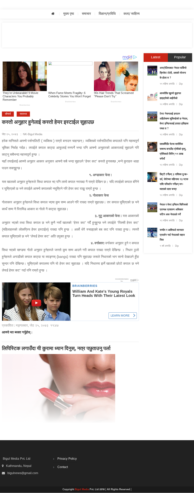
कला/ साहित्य (132, 13)
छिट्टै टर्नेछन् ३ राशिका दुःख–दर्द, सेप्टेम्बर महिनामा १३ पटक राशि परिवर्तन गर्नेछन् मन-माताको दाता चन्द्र (174, 182)
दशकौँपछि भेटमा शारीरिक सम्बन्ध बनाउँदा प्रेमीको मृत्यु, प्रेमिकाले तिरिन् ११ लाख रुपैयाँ (173, 151)
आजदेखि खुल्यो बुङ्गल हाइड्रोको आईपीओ (170, 96)
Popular (180, 57)
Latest (155, 57)
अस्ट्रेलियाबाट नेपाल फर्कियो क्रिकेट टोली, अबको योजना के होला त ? (173, 73)
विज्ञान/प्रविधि (107, 13)
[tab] (156, 57)
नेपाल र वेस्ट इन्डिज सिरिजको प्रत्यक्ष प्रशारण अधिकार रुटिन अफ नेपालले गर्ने (174, 210)
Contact (62, 467)
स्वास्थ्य (23, 114)
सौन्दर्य (8, 114)
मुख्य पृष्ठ (68, 13)
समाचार (86, 13)
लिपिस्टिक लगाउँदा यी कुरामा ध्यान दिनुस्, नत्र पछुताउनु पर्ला (56, 349)
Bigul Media (82, 490)
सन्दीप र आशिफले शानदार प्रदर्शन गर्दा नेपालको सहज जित (172, 235)
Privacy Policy (67, 458)
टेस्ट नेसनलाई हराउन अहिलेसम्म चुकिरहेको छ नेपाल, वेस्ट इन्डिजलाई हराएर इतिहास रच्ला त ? (174, 121)
